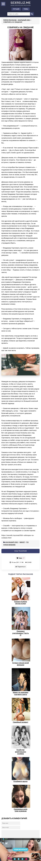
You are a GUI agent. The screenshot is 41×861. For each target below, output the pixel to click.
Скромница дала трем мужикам (20, 810)
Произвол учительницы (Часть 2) (20, 633)
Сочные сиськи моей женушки (20, 664)
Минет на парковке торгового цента (20, 693)
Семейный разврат (20, 722)
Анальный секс (24, 20)
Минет (22, 542)
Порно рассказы (9, 20)
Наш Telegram (20, 551)
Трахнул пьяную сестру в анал (20, 603)
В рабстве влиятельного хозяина (20, 752)
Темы (26, 9)
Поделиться (21, 566)
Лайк (21, 558)
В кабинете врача (20, 781)
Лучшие (16, 9)
